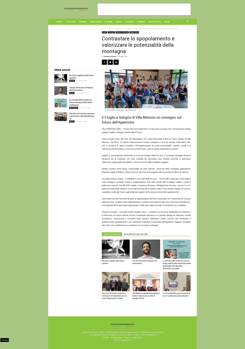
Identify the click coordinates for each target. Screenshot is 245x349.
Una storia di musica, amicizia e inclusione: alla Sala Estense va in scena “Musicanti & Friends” (114, 295)
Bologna (71, 22)
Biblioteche (73, 108)
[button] (188, 22)
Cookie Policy (136, 337)
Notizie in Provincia (122, 32)
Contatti (105, 337)
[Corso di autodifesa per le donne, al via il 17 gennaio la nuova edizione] (177, 281)
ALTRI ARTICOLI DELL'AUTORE (136, 234)
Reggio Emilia (154, 22)
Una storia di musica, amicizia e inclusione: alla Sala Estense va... (81, 116)
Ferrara (82, 22)
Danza (72, 81)
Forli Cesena (95, 22)
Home (58, 22)
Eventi (111, 29)
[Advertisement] (144, 9)
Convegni (118, 29)
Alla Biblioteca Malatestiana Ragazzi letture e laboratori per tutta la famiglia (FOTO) (146, 295)
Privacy (127, 337)
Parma (119, 22)
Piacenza (129, 22)
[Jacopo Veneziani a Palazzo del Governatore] (146, 249)
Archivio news (116, 337)
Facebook (125, 340)
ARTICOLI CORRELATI (112, 234)
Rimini (167, 22)
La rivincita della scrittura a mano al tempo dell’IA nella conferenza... (80, 102)
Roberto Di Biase (110, 56)
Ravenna (141, 22)
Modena (108, 22)
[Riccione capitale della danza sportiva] (116, 249)
